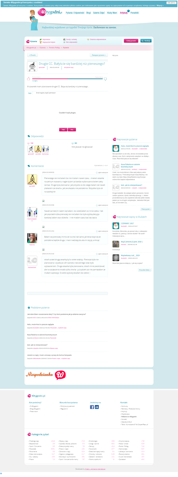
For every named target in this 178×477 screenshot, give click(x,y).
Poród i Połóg (54, 47)
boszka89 (35, 328)
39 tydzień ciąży (68, 67)
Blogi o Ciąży (89, 13)
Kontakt (124, 419)
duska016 (124, 258)
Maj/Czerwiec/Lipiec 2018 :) (132, 242)
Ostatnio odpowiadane (98, 39)
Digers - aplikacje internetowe (95, 469)
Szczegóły (35, 80)
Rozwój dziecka (124, 454)
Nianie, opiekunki (95, 459)
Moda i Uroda (123, 444)
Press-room (34, 411)
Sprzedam (122, 459)
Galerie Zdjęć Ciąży (99, 13)
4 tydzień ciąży (65, 358)
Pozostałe (54, 328)
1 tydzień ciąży (62, 328)
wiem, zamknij (171, 3)
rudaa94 (35, 348)
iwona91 (123, 244)
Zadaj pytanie (131, 41)
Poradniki (135, 13)
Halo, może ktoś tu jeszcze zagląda (40, 324)
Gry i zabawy (33, 457)
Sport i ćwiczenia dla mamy (68, 459)
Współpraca (125, 414)
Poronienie (33, 451)
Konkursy (124, 406)
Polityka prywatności (68, 406)
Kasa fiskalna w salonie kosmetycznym (42, 334)
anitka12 (35, 338)
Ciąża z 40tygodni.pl (50, 12)
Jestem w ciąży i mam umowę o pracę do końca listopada (49, 355)
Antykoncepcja (124, 441)
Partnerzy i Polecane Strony (130, 409)
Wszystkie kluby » (145, 270)
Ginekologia (93, 441)
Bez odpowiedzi (71, 42)
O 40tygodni (34, 406)
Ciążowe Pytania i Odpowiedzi (75, 13)
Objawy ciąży (54, 348)
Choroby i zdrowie (95, 454)
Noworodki (93, 449)
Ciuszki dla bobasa (125, 457)
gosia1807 (42, 67)
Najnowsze (46, 39)
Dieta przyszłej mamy (66, 446)
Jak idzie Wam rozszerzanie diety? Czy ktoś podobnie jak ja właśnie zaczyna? (56, 314)
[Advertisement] (132, 96)
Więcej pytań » (146, 209)
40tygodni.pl (31, 47)
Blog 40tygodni (35, 409)
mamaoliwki (32, 267)
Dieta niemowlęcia (53, 318)
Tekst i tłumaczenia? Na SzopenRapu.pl (134, 424)
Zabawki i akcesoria (95, 457)
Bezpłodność (33, 444)
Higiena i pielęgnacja (66, 454)
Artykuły (124, 13)
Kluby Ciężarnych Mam (112, 13)
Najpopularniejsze (48, 42)
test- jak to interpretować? (37, 345)
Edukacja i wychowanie (67, 457)
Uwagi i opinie (94, 444)
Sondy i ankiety (71, 39)
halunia (32, 245)
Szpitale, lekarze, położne (67, 444)
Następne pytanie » (99, 55)
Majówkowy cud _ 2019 (130, 255)
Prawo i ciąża (56, 358)
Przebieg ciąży (34, 441)
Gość (34, 318)
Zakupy (91, 446)
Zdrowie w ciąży (64, 451)
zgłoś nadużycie (103, 173)
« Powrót (32, 55)
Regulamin (64, 409)
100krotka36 (36, 358)
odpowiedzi (143, 149)
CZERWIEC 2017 (127, 223)
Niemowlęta (123, 449)
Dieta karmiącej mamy (97, 451)
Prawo (31, 459)
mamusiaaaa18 (45, 154)
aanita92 (38, 154)
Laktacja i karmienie (126, 451)
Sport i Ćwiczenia (35, 446)
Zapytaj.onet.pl (126, 422)
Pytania (42, 47)
